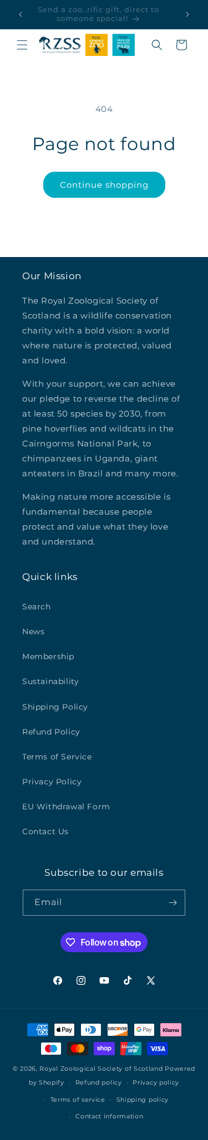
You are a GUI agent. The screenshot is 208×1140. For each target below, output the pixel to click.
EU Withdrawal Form (66, 807)
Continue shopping (104, 184)
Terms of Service (57, 757)
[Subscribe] (172, 903)
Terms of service (77, 1099)
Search (36, 607)
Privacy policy (156, 1082)
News (33, 631)
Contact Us (45, 831)
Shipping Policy (55, 707)
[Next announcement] (187, 14)
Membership (48, 656)
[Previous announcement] (20, 14)
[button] (22, 45)
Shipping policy (142, 1099)
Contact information (109, 1116)
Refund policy (98, 1082)
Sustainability (50, 681)
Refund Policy (51, 732)
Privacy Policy (52, 782)
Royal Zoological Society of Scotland (101, 1068)
